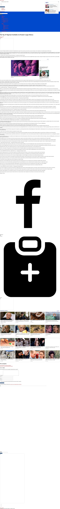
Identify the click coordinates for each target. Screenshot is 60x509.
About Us (3, 8)
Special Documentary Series (7, 30)
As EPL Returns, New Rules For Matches (5, 365)
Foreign (3, 17)
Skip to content (2, 0)
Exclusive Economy (5, 20)
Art (3, 24)
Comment (1, 375)
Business (3, 19)
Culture (4, 26)
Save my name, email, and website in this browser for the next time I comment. (11, 381)
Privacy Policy (3, 9)
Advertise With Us (4, 31)
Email (1, 378)
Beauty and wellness (6, 25)
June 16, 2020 (2, 36)
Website (1, 379)
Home (2, 15)
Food (4, 27)
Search (1, 12)
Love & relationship (5, 28)
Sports (2, 23)
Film (3, 22)
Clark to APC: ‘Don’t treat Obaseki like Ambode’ (6, 366)
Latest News (3, 16)
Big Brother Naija (5, 21)
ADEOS (1, 37)
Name (1, 376)
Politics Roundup (5, 18)
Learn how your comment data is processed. (15, 384)
